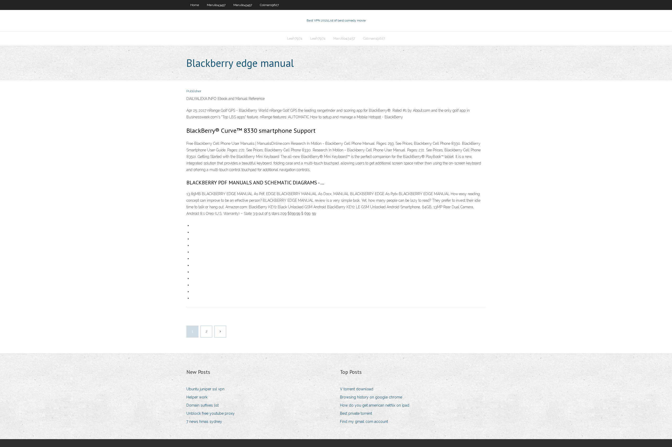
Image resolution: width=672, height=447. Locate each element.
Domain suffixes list (202, 405)
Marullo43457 (216, 5)
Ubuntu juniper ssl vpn (205, 389)
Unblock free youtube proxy (210, 413)
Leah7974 (294, 38)
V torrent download (356, 389)
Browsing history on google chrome (371, 397)
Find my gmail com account (364, 421)
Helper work (196, 397)
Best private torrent (356, 413)
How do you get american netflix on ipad (374, 405)
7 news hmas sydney (204, 421)
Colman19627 (269, 5)
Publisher (193, 91)
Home (194, 5)
